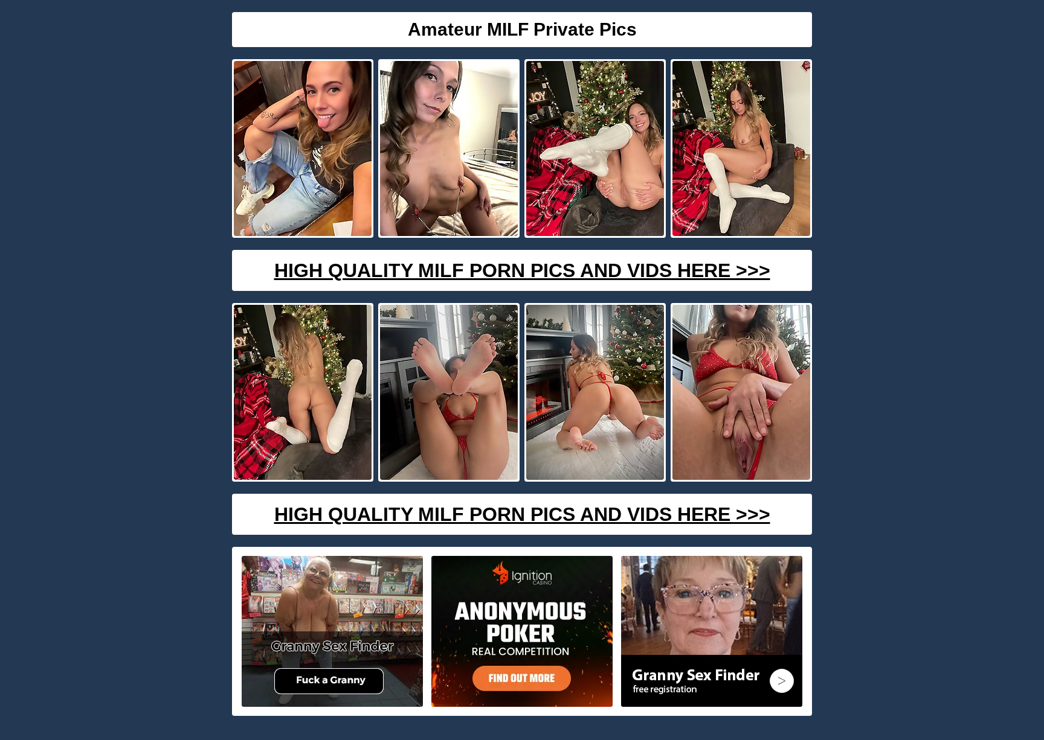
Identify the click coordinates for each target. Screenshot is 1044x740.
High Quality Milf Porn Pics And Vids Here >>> (522, 270)
